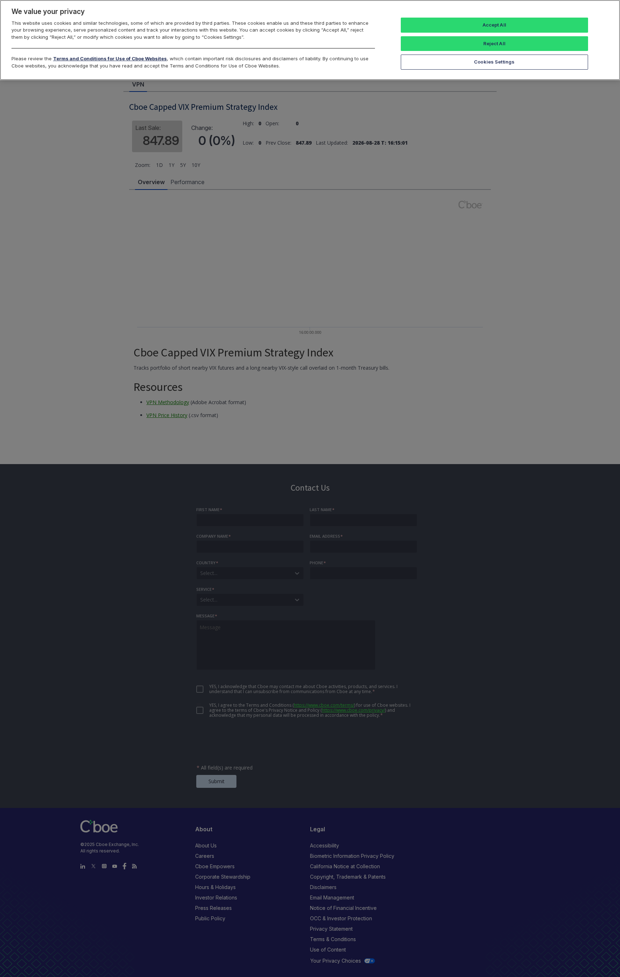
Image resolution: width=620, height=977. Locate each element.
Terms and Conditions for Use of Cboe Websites (110, 58)
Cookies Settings (494, 62)
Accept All (494, 25)
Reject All (494, 43)
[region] (310, 40)
